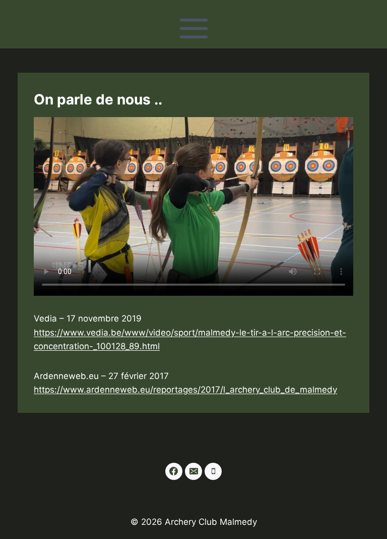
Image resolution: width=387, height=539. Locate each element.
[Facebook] (173, 471)
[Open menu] (193, 28)
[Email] (193, 471)
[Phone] (213, 471)
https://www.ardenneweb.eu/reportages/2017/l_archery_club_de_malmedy (185, 390)
